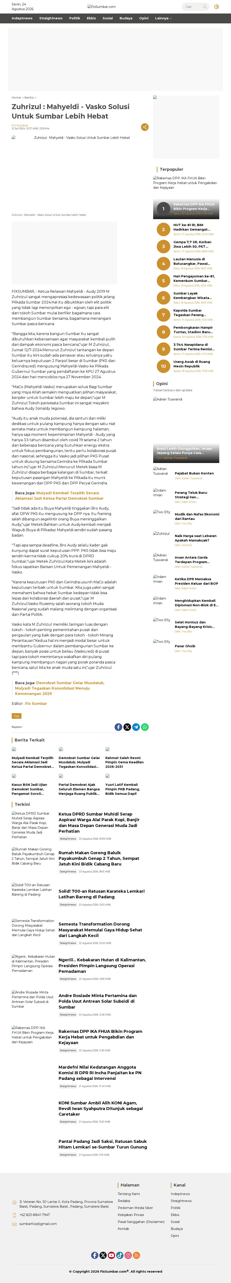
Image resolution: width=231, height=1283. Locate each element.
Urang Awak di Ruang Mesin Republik (191, 364)
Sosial (175, 1222)
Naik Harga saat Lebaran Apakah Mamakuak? (196, 538)
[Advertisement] (115, 59)
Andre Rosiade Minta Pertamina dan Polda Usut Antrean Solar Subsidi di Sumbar (98, 1001)
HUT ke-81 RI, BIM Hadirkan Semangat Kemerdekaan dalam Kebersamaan (191, 227)
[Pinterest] (111, 1255)
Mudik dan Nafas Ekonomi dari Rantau (197, 516)
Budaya (177, 1229)
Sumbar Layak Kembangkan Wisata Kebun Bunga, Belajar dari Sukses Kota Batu (192, 295)
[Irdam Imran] (162, 497)
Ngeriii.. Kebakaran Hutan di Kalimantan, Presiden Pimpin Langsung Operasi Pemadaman (102, 965)
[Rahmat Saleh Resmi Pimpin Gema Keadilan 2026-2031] (127, 750)
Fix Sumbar (20, 125)
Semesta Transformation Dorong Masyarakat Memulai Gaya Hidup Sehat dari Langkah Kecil (100, 930)
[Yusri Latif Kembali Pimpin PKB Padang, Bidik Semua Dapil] (127, 777)
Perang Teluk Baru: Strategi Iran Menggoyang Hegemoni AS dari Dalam (195, 495)
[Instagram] (128, 1255)
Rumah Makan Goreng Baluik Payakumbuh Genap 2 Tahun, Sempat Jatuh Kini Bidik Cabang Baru (99, 858)
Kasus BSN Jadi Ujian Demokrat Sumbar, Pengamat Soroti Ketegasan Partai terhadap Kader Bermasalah (29, 789)
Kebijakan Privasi (131, 1215)
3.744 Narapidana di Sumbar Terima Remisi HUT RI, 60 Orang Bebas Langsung (194, 347)
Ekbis (175, 1215)
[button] (204, 6)
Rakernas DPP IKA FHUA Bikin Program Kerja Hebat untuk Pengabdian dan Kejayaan (100, 1037)
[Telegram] (136, 727)
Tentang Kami (129, 1194)
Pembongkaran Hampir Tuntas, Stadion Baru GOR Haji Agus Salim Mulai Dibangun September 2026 (193, 330)
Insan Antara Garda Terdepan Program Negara (191, 559)
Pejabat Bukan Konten (194, 473)
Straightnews (68, 838)
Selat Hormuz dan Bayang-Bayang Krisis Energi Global (193, 624)
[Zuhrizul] (162, 540)
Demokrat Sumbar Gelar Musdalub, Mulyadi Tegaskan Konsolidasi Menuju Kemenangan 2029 (59, 688)
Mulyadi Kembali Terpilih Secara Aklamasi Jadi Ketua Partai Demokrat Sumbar (32, 762)
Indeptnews (180, 1194)
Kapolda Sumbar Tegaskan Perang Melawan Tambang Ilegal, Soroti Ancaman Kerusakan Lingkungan (193, 312)
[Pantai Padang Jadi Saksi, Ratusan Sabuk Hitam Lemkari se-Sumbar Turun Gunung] (33, 1148)
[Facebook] (118, 727)
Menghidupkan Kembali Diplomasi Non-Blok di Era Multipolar (197, 603)
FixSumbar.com (113, 1272)
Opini (175, 1236)
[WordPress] (119, 1255)
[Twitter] (127, 727)
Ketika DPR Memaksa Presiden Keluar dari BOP (196, 581)
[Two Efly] (162, 519)
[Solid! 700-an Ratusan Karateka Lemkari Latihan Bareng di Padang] (33, 898)
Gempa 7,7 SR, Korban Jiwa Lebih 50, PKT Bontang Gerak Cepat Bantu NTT (192, 244)
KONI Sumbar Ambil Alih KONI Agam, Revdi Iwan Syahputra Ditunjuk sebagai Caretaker (101, 1109)
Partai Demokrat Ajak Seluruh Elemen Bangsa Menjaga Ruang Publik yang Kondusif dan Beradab (79, 789)
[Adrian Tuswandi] (162, 476)
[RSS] (136, 1255)
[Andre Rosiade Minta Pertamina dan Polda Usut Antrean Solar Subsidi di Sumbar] (33, 1005)
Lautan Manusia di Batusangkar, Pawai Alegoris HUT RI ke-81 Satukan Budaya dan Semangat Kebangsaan (193, 261)
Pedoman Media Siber (135, 1208)
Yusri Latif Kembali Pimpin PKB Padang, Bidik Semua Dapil (122, 789)
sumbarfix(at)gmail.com (38, 1224)
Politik (175, 1208)
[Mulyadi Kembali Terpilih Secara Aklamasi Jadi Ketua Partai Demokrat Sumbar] (33, 750)
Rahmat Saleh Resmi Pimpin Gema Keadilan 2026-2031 (124, 762)
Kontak (123, 1229)
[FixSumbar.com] (102, 6)
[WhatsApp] (145, 727)
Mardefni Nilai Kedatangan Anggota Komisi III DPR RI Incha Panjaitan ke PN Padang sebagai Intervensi (100, 1073)
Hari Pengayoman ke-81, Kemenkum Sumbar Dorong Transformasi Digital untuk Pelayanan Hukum (194, 278)
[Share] (145, 127)
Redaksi (124, 1201)
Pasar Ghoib (185, 646)
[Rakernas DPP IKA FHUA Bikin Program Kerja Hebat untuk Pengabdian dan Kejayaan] (33, 1041)
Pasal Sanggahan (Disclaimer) (141, 1222)
